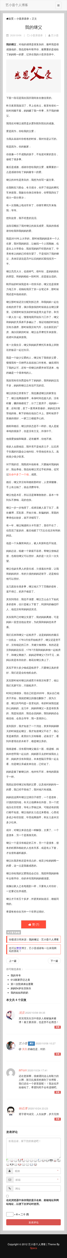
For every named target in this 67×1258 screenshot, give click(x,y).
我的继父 (34, 939)
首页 (11, 18)
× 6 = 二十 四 (21, 1214)
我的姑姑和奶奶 (19, 992)
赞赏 (18, 948)
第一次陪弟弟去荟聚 (22, 984)
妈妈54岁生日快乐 (21, 988)
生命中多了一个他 (19, 474)
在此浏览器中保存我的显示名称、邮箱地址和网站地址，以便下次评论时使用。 (32, 1202)
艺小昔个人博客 (17, 4)
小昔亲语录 (22, 18)
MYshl (23, 1070)
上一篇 (12, 960)
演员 (21, 1012)
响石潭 (23, 1108)
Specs (33, 1248)
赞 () (35, 924)
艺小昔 (55, 35)
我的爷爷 (16, 975)
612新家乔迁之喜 (20, 979)
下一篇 (54, 960)
